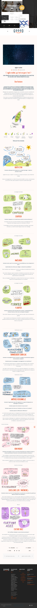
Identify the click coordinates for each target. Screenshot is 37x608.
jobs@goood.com (30, 580)
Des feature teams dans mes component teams (10, 556)
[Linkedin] (31, 605)
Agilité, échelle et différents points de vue (27, 556)
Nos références (23, 577)
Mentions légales (16, 604)
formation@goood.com (31, 584)
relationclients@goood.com (31, 576)
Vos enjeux (23, 576)
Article (17, 547)
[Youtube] (29, 605)
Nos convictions (23, 574)
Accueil (23, 573)
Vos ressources (23, 580)
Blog (23, 581)
